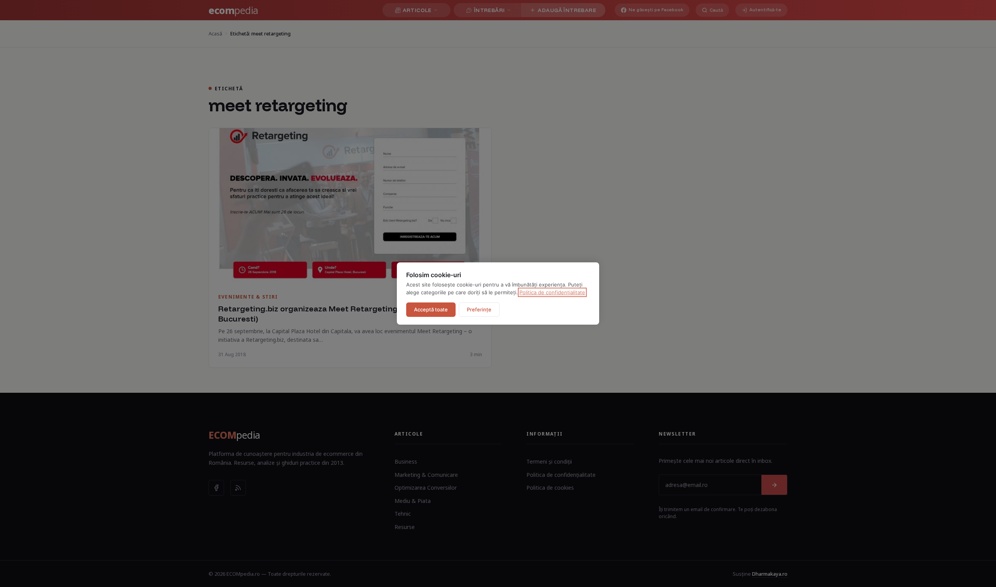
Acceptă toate (431, 309)
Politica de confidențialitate (552, 292)
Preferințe (479, 309)
